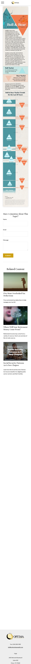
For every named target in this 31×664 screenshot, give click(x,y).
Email (4, 229)
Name (5, 219)
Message (5, 240)
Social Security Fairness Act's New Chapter (13, 364)
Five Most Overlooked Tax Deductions (14, 294)
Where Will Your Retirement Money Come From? (15, 328)
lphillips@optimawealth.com (15, 647)
